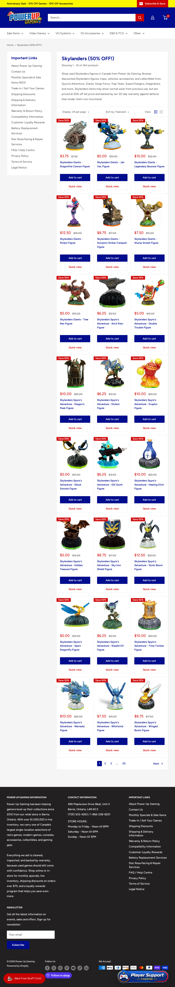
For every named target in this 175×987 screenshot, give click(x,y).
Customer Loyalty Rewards (28, 122)
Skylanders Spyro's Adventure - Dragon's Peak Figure (72, 404)
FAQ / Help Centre (23, 150)
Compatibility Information (27, 116)
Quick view (75, 186)
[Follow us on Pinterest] (66, 968)
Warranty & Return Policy (26, 111)
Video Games (37, 33)
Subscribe (18, 944)
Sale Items (13, 33)
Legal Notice (19, 167)
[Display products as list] (161, 111)
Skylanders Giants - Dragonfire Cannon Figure (75, 164)
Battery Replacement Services (24, 131)
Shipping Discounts (23, 94)
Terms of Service (21, 161)
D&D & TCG (117, 33)
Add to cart (75, 177)
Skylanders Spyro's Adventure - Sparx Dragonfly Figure (71, 645)
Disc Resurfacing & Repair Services (27, 142)
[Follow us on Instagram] (60, 968)
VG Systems (63, 33)
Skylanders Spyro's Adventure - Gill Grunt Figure (110, 484)
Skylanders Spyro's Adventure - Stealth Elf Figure (110, 645)
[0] (165, 18)
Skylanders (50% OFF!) (29, 45)
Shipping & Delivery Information (23, 102)
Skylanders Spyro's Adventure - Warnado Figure (72, 726)
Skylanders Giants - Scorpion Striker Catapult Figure (112, 243)
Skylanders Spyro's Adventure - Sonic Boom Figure (148, 565)
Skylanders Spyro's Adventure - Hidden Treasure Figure (71, 565)
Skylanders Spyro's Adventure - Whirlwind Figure (110, 726)
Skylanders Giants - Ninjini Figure (71, 240)
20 (124, 763)
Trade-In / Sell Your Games (27, 88)
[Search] (140, 17)
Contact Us (18, 71)
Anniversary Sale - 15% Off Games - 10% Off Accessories (40, 3)
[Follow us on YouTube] (73, 968)
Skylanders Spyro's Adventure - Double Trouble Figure (145, 323)
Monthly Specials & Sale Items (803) (26, 80)
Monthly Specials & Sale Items (147, 815)
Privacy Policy (20, 156)
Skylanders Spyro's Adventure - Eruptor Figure (145, 404)
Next (156, 763)
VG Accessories (90, 33)
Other (137, 33)
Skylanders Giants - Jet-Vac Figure (111, 164)
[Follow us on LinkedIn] (86, 968)
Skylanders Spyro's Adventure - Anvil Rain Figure (110, 323)
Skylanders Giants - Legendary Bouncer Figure (149, 164)
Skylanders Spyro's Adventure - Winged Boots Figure (146, 726)
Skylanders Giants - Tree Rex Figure (74, 321)
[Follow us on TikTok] (79, 968)
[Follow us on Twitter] (53, 968)
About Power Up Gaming (26, 65)
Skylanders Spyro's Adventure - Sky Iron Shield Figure (109, 565)
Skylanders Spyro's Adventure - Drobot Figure (108, 404)
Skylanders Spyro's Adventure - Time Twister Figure (149, 645)
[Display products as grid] (155, 111)
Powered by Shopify (18, 965)
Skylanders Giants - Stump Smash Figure (146, 240)
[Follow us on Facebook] (47, 968)
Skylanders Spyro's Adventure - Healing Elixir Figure (149, 484)
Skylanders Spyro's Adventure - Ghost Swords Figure (71, 484)
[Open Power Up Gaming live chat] (143, 976)
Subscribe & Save (155, 3)
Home (10, 45)
